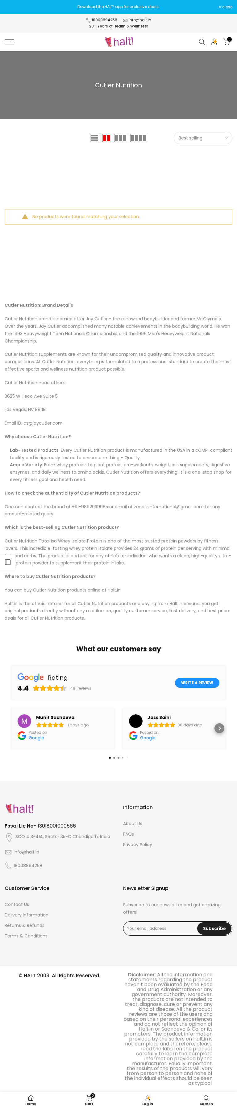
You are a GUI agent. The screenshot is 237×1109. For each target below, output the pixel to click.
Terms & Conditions (26, 936)
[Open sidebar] (7, 562)
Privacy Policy (137, 844)
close (13, 7)
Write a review (197, 682)
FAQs (128, 834)
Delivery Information (26, 915)
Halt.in (114, 590)
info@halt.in (140, 20)
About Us (132, 823)
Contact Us (17, 904)
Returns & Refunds (24, 925)
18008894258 (104, 20)
